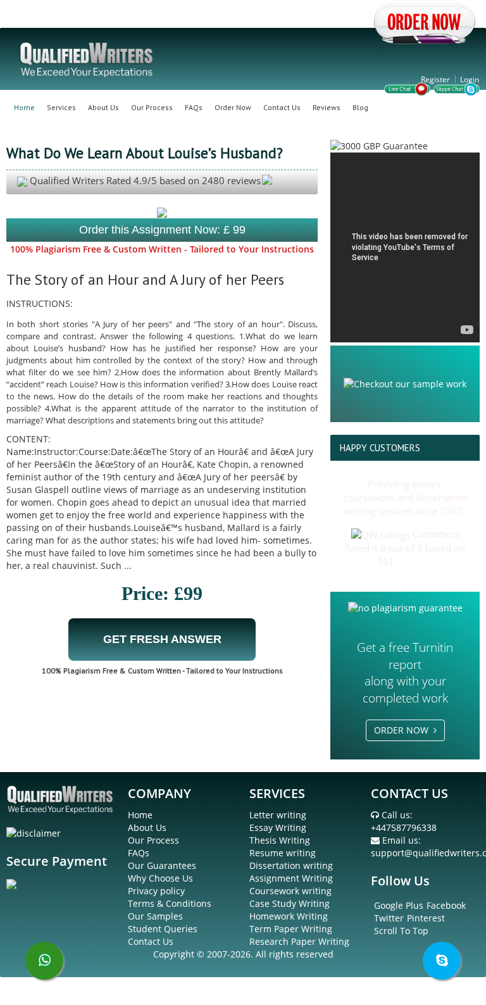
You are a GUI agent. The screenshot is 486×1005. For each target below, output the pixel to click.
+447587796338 (404, 827)
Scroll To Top (401, 931)
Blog (360, 107)
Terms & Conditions (169, 903)
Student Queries (162, 929)
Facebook (446, 905)
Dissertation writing (291, 865)
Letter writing (277, 815)
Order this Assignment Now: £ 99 (162, 229)
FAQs (193, 107)
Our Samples (155, 916)
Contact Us (282, 107)
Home (24, 107)
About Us (103, 107)
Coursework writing (290, 891)
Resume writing (282, 853)
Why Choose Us (160, 878)
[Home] (87, 59)
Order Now (233, 107)
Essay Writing (277, 827)
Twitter (389, 918)
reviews (413, 561)
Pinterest (426, 918)
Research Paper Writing (299, 941)
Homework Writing (288, 916)
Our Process (152, 107)
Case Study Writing (289, 903)
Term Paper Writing (290, 929)
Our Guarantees (162, 865)
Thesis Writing (279, 840)
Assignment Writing (291, 878)
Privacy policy (156, 891)
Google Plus (398, 905)
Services (61, 107)
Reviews (326, 107)
